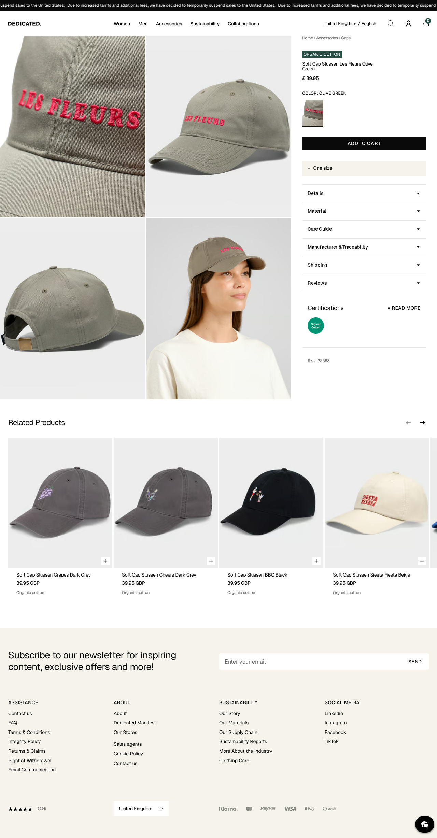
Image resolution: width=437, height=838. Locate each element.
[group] (60, 516)
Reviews (317, 283)
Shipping (317, 265)
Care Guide (320, 229)
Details (315, 193)
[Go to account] (408, 23)
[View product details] (60, 582)
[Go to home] (60, 23)
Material (317, 211)
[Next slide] (422, 422)
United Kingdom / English (349, 23)
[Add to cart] (105, 561)
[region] (218, 516)
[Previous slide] (408, 422)
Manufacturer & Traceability (338, 247)
